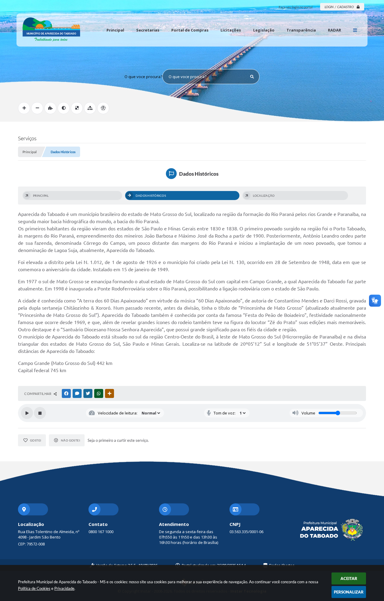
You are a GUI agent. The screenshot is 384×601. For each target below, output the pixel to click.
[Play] (27, 413)
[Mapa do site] (90, 108)
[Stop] (40, 413)
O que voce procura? (143, 76)
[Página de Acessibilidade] (103, 108)
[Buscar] (252, 76)
